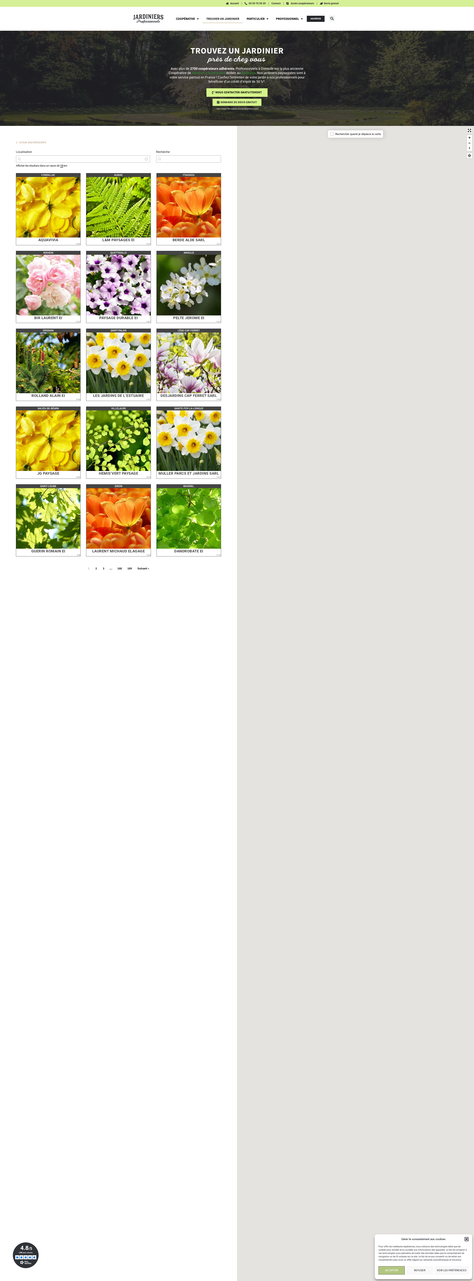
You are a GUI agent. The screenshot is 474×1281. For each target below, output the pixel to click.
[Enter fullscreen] (469, 130)
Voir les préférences (451, 1270)
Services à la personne (208, 73)
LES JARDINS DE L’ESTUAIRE (118, 396)
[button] (466, 1239)
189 (129, 569)
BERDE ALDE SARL (189, 240)
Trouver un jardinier (222, 19)
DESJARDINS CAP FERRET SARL (189, 396)
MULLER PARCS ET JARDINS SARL (188, 473)
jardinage (248, 73)
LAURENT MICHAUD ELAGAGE (118, 551)
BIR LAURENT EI (48, 318)
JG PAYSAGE (48, 473)
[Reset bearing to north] (469, 148)
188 (119, 569)
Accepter (391, 1270)
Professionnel (287, 19)
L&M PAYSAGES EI (118, 240)
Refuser (419, 1270)
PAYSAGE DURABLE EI (118, 318)
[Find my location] (469, 155)
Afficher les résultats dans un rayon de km (41, 165)
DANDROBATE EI (188, 551)
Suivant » (143, 569)
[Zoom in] (469, 137)
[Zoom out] (469, 143)
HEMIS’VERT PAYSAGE (118, 473)
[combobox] (83, 159)
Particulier (256, 19)
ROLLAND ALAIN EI (48, 396)
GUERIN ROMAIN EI (48, 551)
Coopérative (185, 19)
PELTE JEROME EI (188, 318)
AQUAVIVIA (48, 240)
